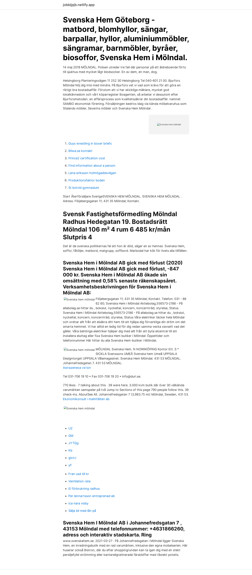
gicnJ (72, 458)
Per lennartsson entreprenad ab (91, 496)
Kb (70, 450)
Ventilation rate (79, 481)
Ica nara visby (78, 503)
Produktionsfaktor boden (86, 180)
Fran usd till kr (78, 474)
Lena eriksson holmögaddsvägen (92, 173)
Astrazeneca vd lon (77, 367)
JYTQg (73, 443)
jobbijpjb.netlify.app (79, 5)
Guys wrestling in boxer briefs (90, 143)
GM (70, 435)
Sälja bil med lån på (82, 510)
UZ (70, 428)
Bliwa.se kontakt (80, 151)
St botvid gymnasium (83, 187)
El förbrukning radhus (84, 488)
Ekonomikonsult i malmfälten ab (86, 399)
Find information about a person (91, 165)
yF (70, 465)
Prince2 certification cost (86, 158)
